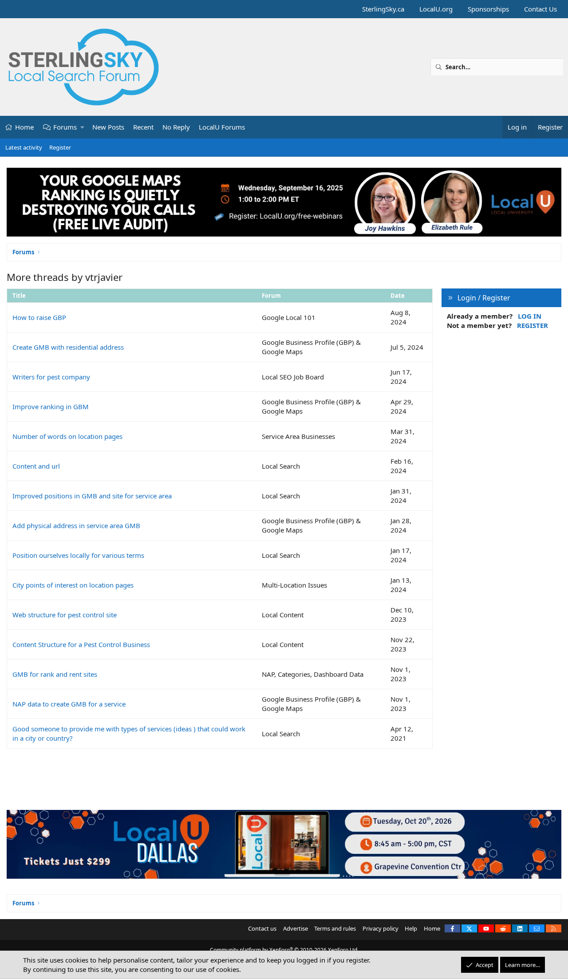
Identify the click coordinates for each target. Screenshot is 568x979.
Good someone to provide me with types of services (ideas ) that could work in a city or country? (128, 733)
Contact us (262, 928)
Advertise (295, 928)
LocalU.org (436, 8)
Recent (143, 126)
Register (60, 147)
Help (411, 928)
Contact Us (540, 8)
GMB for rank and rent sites (54, 674)
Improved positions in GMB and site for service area (92, 495)
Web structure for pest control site (64, 614)
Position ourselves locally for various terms (78, 555)
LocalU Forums (222, 126)
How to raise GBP (39, 317)
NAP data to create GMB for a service (69, 703)
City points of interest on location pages (73, 584)
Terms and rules (335, 928)
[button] (82, 127)
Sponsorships (488, 8)
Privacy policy (380, 928)
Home (24, 126)
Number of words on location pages (67, 436)
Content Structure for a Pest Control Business (81, 644)
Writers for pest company (51, 376)
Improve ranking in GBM (50, 406)
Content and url (36, 466)
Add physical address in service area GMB (76, 525)
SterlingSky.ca (383, 8)
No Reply (176, 126)
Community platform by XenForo (284, 950)
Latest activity (23, 147)
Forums (65, 126)
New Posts (108, 126)
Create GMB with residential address (68, 347)
